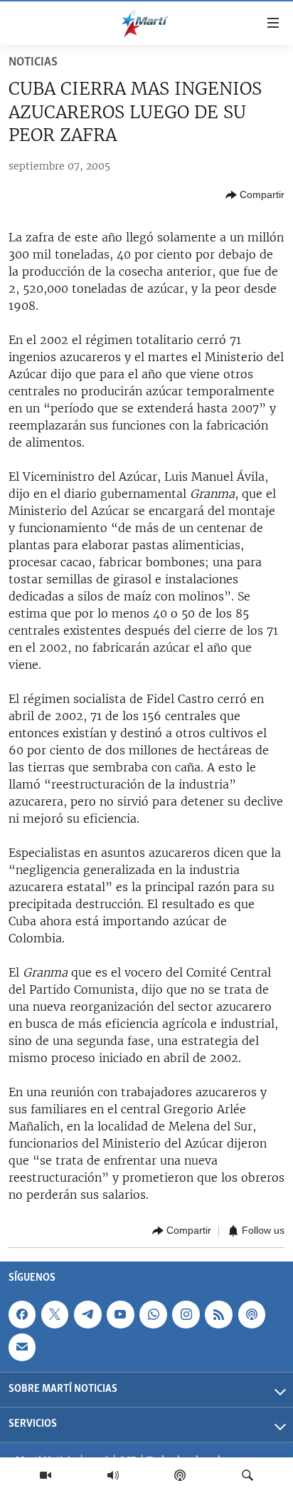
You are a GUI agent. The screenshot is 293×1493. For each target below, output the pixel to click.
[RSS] (218, 1314)
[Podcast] (180, 1475)
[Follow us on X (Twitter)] (54, 1314)
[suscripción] (22, 1347)
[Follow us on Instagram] (185, 1314)
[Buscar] (247, 1475)
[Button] (254, 195)
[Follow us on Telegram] (87, 1314)
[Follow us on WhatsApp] (152, 1314)
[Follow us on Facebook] (22, 1314)
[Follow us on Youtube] (120, 1314)
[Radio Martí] (113, 1475)
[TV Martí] (45, 1475)
